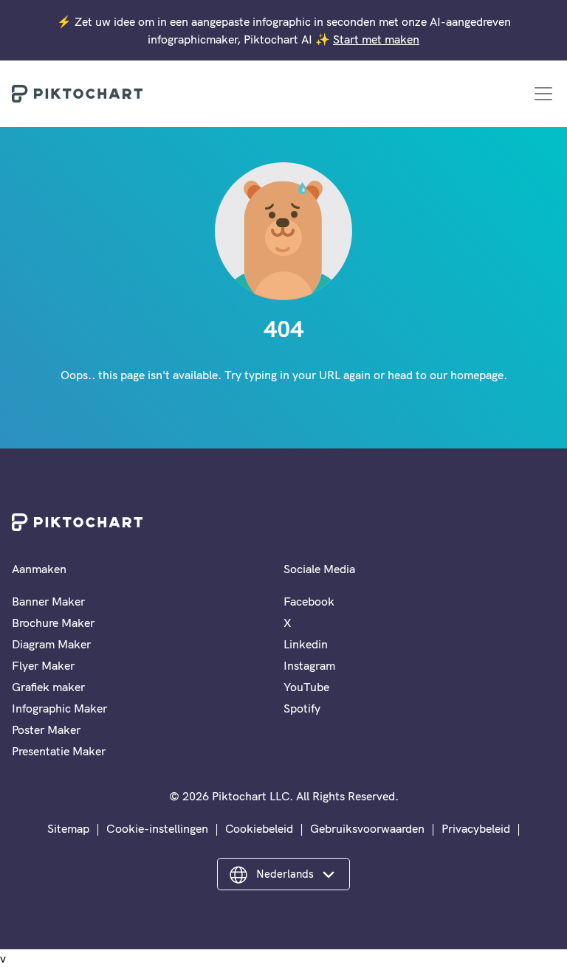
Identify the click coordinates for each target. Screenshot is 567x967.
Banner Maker (48, 601)
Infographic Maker (59, 708)
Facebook (309, 601)
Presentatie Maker (59, 751)
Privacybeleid (475, 828)
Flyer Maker (43, 665)
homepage (477, 374)
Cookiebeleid (259, 828)
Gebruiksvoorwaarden (367, 828)
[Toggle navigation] (543, 93)
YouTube (306, 686)
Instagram (309, 665)
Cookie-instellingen (157, 828)
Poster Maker (46, 729)
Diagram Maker (51, 644)
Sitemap (68, 828)
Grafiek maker (48, 686)
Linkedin (306, 644)
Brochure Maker (53, 622)
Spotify (302, 708)
